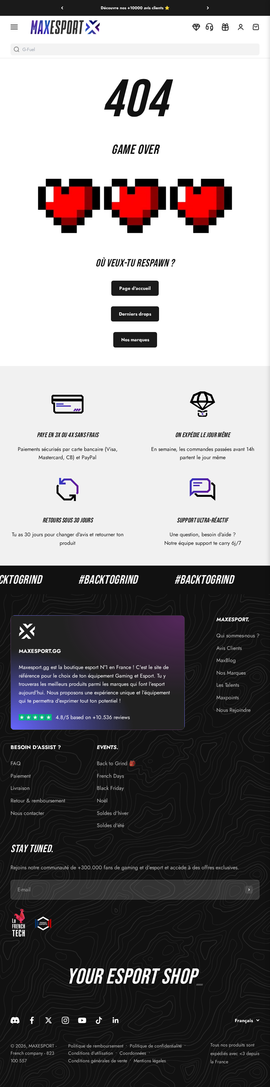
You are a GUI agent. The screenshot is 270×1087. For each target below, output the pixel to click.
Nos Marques (231, 673)
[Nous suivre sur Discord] (15, 1020)
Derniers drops (135, 314)
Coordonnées (133, 1053)
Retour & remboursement (38, 800)
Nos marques (135, 339)
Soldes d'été (110, 825)
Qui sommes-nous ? (237, 635)
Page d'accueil (135, 288)
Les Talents (227, 685)
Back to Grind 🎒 (116, 763)
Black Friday (110, 788)
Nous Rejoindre (233, 710)
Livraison (20, 788)
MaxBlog (226, 660)
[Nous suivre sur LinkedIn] (115, 1020)
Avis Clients (229, 648)
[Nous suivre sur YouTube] (82, 1020)
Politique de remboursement (95, 1046)
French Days (110, 776)
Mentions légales (150, 1060)
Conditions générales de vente (97, 1060)
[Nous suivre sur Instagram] (65, 1020)
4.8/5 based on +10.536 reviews (93, 717)
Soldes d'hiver (112, 813)
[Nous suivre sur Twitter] (48, 1020)
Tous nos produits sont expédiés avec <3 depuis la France (234, 1053)
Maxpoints (227, 697)
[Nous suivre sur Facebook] (31, 1020)
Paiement (21, 776)
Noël (102, 800)
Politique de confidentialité (156, 1046)
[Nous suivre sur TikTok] (98, 1020)
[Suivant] (208, 8)
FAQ (16, 763)
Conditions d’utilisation (90, 1053)
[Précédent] (62, 8)
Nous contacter (27, 813)
